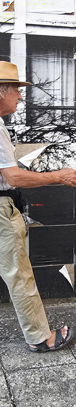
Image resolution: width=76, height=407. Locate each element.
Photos (2, 12)
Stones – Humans (5, 21)
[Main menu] (72, 3)
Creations (2, 20)
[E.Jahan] (6, 3)
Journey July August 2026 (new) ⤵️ (8, 14)
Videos (2, 16)
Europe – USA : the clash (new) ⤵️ (8, 18)
